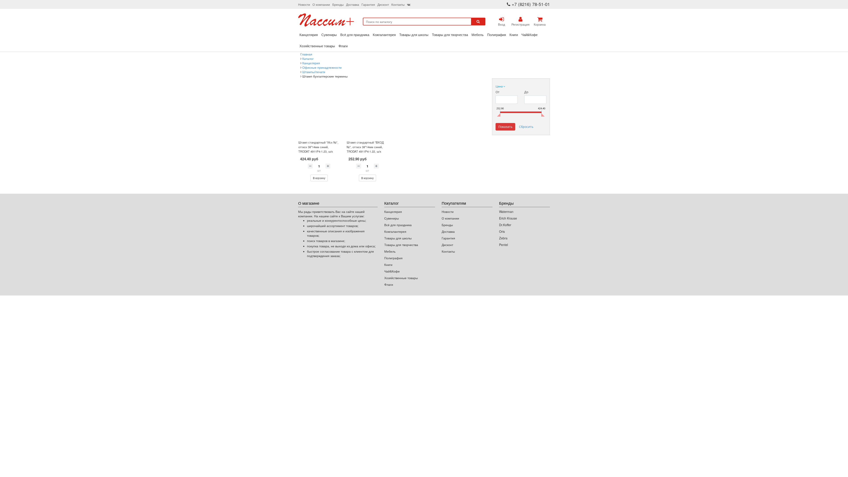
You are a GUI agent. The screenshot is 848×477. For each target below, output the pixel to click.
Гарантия (368, 4)
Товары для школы (413, 34)
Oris (502, 231)
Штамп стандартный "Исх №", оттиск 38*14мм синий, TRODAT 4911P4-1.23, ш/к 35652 (318, 149)
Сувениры (329, 34)
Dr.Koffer (505, 225)
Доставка (352, 4)
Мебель (477, 34)
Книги (513, 34)
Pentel (503, 244)
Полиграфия (496, 34)
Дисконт (383, 4)
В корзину (319, 178)
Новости (304, 4)
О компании (321, 4)
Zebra (503, 238)
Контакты (398, 4)
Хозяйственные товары (317, 46)
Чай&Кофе (529, 34)
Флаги (343, 46)
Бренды (338, 4)
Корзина (540, 24)
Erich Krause (508, 218)
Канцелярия (308, 34)
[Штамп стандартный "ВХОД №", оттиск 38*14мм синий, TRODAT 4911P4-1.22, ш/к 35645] (367, 113)
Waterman (506, 211)
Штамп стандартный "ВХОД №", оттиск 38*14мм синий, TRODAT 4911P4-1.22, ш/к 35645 (365, 149)
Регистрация (520, 24)
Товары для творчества (450, 34)
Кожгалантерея (384, 34)
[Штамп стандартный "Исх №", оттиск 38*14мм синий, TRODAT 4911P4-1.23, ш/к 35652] (319, 113)
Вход (501, 24)
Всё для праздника (354, 34)
